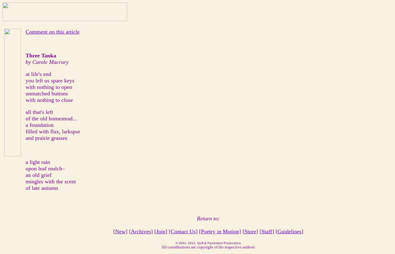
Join (160, 231)
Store (250, 231)
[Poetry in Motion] (220, 231)
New (120, 231)
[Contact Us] (183, 231)
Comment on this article (53, 32)
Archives (141, 231)
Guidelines (289, 231)
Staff (266, 231)
